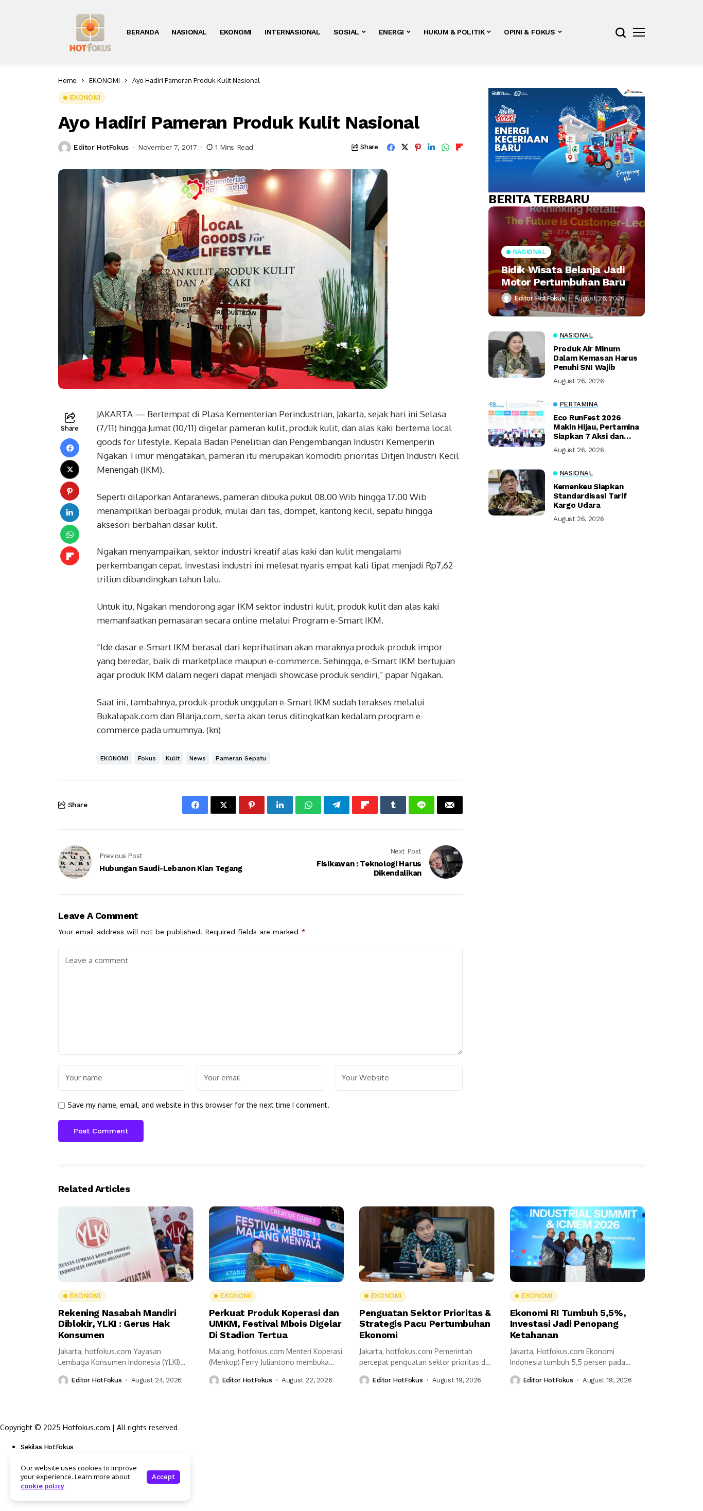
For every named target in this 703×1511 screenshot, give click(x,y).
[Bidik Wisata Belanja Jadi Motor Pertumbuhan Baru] (566, 261)
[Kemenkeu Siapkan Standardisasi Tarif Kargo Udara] (516, 492)
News (197, 758)
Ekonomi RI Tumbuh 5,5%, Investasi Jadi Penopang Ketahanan (568, 1323)
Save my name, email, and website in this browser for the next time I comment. (198, 1105)
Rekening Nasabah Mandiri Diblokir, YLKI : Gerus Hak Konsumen (117, 1323)
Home (67, 80)
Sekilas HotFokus (47, 1447)
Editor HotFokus (101, 147)
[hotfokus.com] (90, 32)
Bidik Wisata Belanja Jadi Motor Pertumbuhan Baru (563, 275)
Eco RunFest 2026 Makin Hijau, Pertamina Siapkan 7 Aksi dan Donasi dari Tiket (596, 427)
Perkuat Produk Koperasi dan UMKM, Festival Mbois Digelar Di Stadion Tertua (275, 1323)
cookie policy (42, 1486)
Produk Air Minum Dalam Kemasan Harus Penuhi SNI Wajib (595, 358)
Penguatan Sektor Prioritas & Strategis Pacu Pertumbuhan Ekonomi (425, 1323)
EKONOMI (104, 80)
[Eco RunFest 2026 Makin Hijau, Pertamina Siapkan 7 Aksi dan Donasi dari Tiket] (516, 423)
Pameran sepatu (241, 758)
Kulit (173, 758)
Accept (163, 1477)
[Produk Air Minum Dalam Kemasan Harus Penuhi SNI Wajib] (516, 354)
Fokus (147, 758)
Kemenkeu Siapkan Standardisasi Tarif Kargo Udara (589, 496)
